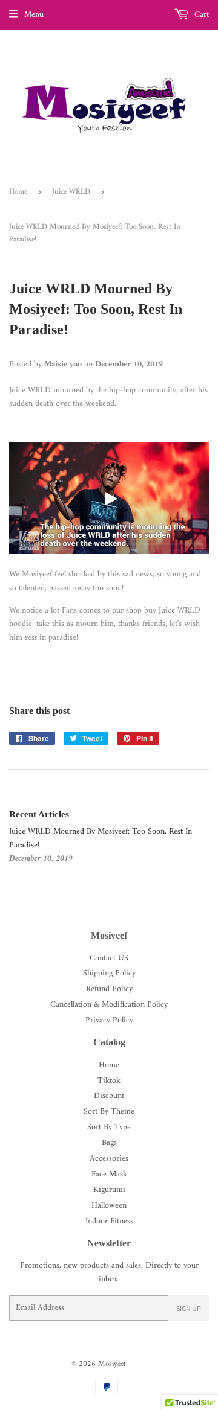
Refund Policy (109, 989)
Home (18, 192)
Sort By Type (109, 1127)
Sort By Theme (109, 1111)
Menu (34, 14)
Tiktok (109, 1080)
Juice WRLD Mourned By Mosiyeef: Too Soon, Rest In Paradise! (100, 838)
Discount (109, 1095)
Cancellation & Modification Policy (109, 1004)
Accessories (109, 1158)
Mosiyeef (112, 1364)
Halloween (109, 1205)
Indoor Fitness (109, 1221)
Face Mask (109, 1174)
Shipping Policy (109, 973)
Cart (200, 14)
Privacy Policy (109, 1020)
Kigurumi (109, 1190)
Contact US (109, 958)
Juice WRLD (71, 192)
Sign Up (188, 1308)
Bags (109, 1142)
